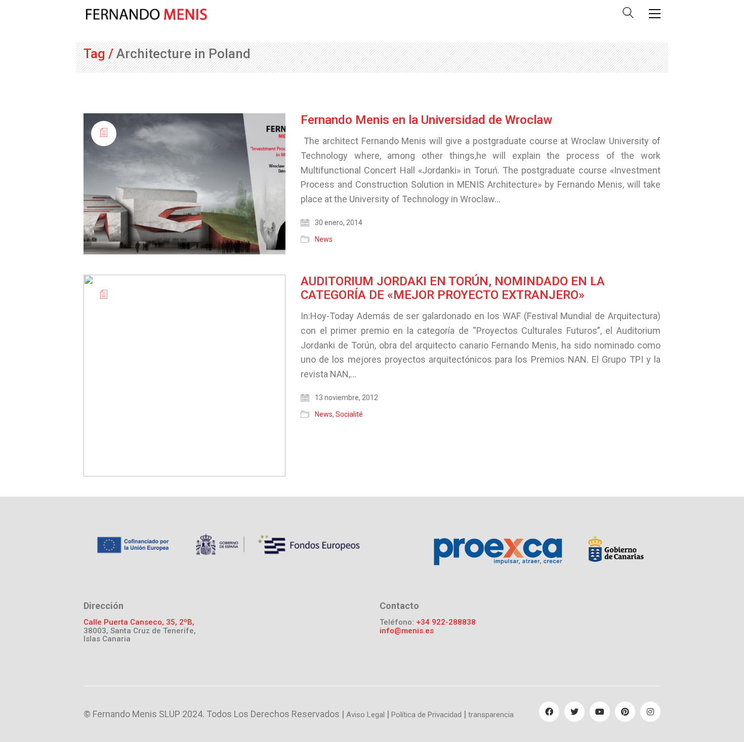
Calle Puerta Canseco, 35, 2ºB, (139, 622)
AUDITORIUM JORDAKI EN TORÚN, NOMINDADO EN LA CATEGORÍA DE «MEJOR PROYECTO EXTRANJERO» (453, 288)
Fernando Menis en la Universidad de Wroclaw (426, 119)
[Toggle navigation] (654, 14)
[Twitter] (574, 712)
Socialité (349, 414)
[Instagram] (650, 712)
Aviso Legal (365, 714)
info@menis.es (407, 631)
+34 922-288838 (446, 622)
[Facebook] (549, 712)
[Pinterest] (625, 712)
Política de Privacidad (426, 714)
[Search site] (628, 15)
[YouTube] (600, 712)
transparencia (491, 714)
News (324, 239)
